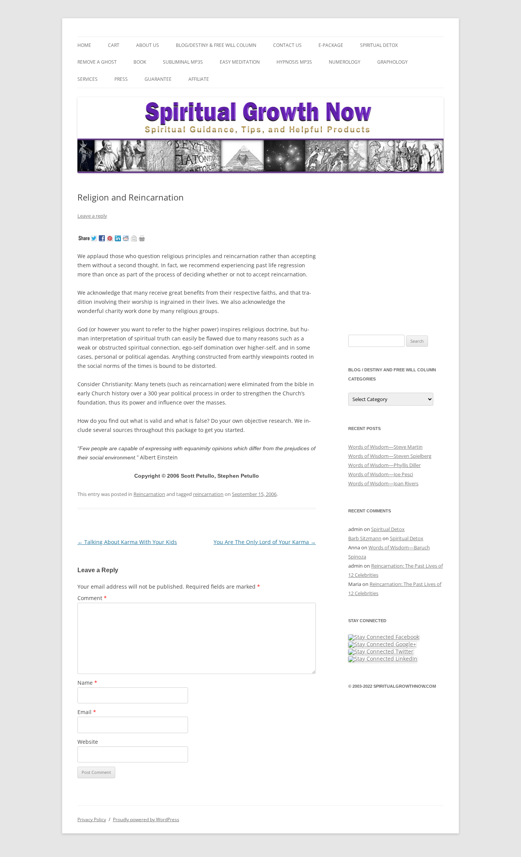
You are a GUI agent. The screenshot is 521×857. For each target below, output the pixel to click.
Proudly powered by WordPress (146, 819)
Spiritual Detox (379, 45)
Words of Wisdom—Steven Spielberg (389, 456)
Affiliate (198, 79)
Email (86, 712)
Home (84, 45)
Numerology (344, 62)
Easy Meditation (240, 62)
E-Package (330, 45)
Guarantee (158, 79)
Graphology (392, 62)
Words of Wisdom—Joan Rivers (383, 483)
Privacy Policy (91, 819)
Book (139, 62)
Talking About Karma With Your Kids (127, 542)
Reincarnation (149, 494)
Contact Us (287, 45)
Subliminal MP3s (183, 62)
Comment (92, 598)
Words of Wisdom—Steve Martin (385, 446)
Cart (113, 45)
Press (121, 79)
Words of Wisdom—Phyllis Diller (384, 465)
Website (87, 741)
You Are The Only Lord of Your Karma (265, 542)
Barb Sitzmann (364, 538)
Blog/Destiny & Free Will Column (216, 45)
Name (87, 682)
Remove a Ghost (97, 62)
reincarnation (208, 494)
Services (87, 79)
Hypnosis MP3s (294, 62)
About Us (147, 45)
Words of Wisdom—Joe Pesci (380, 474)
